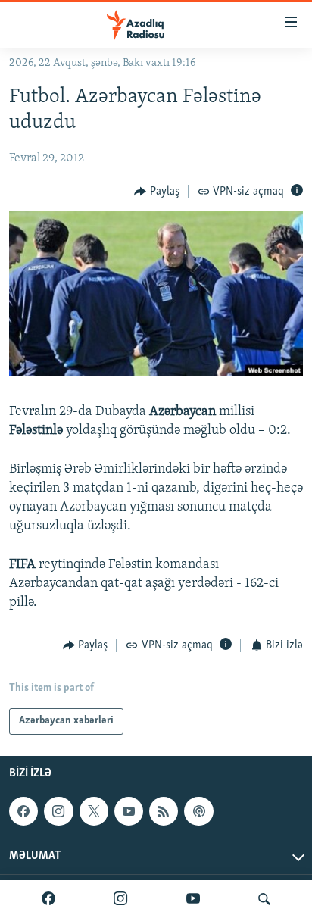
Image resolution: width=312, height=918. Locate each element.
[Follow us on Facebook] (23, 811)
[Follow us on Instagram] (58, 811)
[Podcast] (198, 811)
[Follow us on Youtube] (128, 811)
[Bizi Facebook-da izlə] (48, 899)
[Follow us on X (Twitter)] (94, 811)
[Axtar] (264, 899)
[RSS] (163, 811)
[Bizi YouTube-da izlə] (193, 899)
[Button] (156, 191)
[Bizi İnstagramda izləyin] (120, 899)
